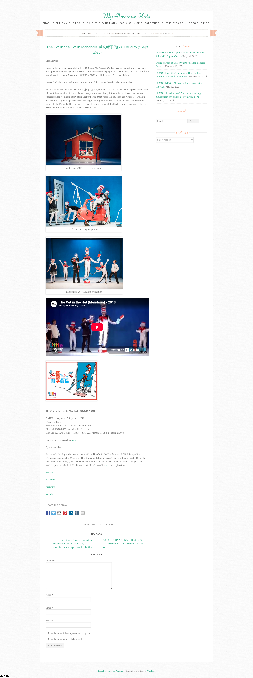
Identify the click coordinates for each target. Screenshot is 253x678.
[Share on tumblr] (77, 513)
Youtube (50, 494)
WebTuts (150, 670)
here (74, 439)
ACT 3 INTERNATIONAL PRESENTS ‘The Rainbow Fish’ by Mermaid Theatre (122, 543)
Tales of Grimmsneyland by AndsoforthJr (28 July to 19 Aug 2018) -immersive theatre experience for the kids (72, 543)
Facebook (50, 479)
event (111, 524)
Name (49, 594)
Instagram (50, 486)
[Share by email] (83, 513)
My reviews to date (162, 33)
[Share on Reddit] (59, 513)
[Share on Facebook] (48, 513)
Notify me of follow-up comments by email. (71, 633)
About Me (85, 33)
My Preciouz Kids (126, 16)
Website (49, 472)
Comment (50, 560)
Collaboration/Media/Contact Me (121, 33)
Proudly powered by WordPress (111, 670)
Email (49, 607)
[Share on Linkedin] (71, 513)
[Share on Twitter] (53, 513)
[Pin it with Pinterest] (65, 513)
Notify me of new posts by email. (66, 639)
